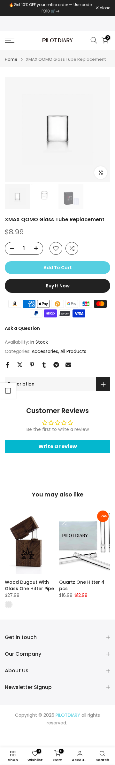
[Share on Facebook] (8, 365)
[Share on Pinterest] (32, 365)
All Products (73, 351)
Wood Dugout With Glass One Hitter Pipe (29, 585)
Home (11, 59)
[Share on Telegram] (56, 365)
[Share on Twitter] (20, 365)
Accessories (45, 351)
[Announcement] (50, 8)
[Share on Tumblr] (44, 365)
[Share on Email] (68, 365)
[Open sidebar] (8, 391)
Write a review (57, 446)
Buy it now (58, 286)
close (104, 8)
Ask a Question (22, 328)
